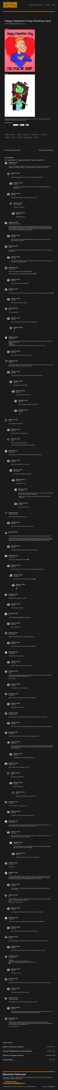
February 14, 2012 (18, 203)
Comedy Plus (12, 269)
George (10, 290)
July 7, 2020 (52, 1059)
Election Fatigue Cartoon (13, 1055)
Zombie (36, 137)
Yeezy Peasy (8, 1059)
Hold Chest (44, 134)
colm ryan (11, 864)
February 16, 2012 (13, 1018)
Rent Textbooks (17, 204)
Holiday (7, 137)
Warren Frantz (12, 164)
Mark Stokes (12, 653)
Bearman (16, 184)
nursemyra (16, 576)
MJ (9, 614)
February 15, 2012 (20, 212)
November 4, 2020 (50, 1055)
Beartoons (23, 23)
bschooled (11, 803)
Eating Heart (26, 134)
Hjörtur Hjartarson (13, 514)
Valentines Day (28, 137)
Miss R (10, 873)
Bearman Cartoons (15, 23)
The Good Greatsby (13, 999)
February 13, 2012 (18, 327)
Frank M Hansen (13, 714)
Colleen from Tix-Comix (15, 223)
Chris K (10, 247)
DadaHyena (11, 695)
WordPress (52, 1086)
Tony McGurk (12, 338)
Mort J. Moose (12, 634)
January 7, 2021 (51, 1051)
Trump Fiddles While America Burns (17, 1051)
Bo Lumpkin (12, 452)
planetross (11, 1019)
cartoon (19, 134)
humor (13, 137)
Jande (10, 672)
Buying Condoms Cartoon (12, 150)
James (10, 938)
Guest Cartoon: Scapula (46, 150)
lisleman (11, 362)
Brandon (11, 980)
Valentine (19, 137)
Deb (10, 309)
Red (10, 896)
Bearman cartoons (10, 134)
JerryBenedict (12, 595)
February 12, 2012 (13, 162)
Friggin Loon (12, 557)
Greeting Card (35, 134)
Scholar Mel (12, 822)
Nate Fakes (11, 733)
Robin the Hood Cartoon (13, 1046)
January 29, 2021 (51, 1046)
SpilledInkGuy (12, 957)
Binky (10, 421)
